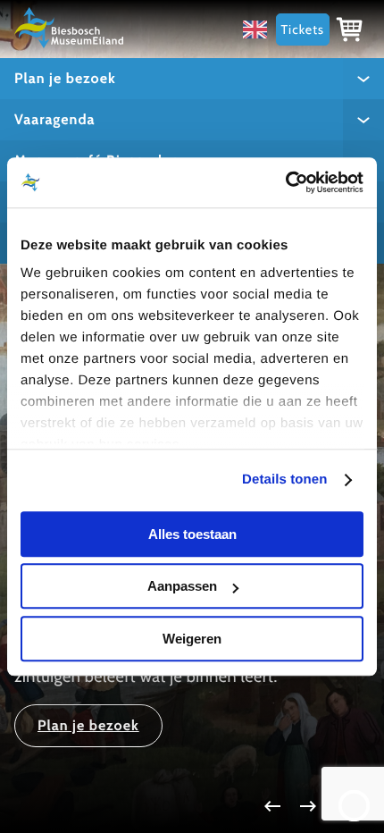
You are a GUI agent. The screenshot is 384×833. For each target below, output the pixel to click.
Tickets (302, 29)
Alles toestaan (192, 534)
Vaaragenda (54, 119)
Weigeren (192, 638)
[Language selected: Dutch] (259, 29)
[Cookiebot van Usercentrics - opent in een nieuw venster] (285, 182)
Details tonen (284, 479)
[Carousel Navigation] (192, 806)
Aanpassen (182, 585)
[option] (259, 29)
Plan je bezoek (65, 78)
